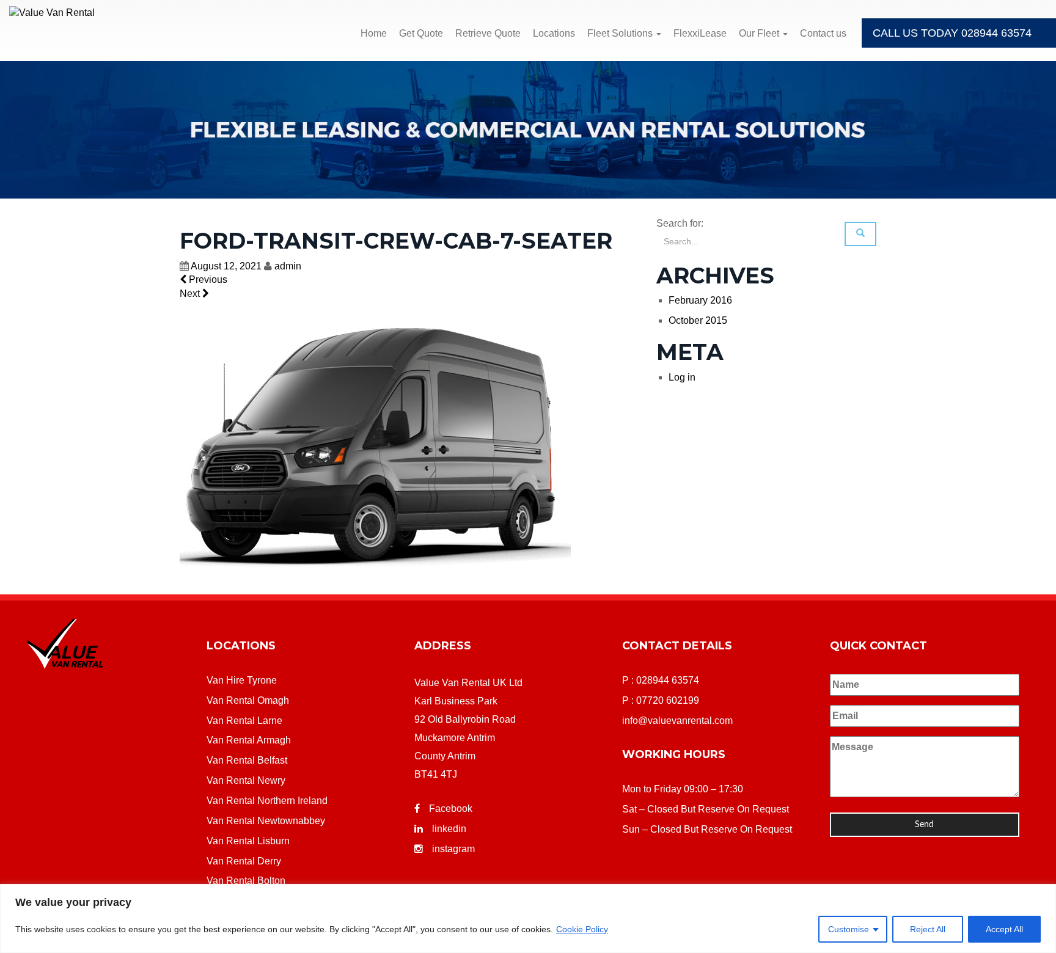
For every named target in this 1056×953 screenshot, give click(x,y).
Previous (206, 279)
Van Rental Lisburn (248, 841)
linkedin (449, 828)
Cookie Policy (582, 929)
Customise (848, 929)
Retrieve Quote (488, 33)
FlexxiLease (700, 33)
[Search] (860, 234)
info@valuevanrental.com (677, 720)
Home (374, 33)
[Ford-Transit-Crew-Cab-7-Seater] (375, 447)
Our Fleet (760, 33)
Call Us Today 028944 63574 (952, 33)
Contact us (823, 33)
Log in (682, 377)
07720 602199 (667, 700)
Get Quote (421, 33)
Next (191, 293)
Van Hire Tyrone (242, 680)
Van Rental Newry (246, 780)
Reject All (927, 929)
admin (287, 266)
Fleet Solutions (621, 33)
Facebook (450, 808)
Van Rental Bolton (246, 880)
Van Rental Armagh (249, 740)
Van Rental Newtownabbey (266, 821)
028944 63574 (667, 680)
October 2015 (698, 320)
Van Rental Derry (244, 861)
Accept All (1004, 929)
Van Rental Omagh (248, 700)
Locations (554, 33)
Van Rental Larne (244, 720)
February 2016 (700, 300)
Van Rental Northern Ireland (267, 800)
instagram (453, 849)
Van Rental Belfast (247, 760)
